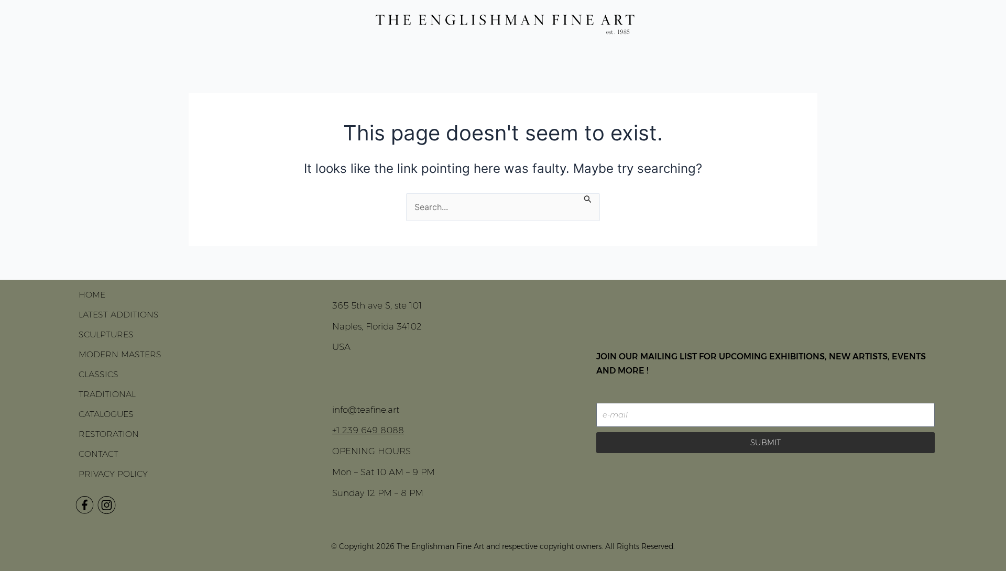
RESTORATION (109, 434)
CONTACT (98, 454)
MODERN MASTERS (120, 354)
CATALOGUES (106, 414)
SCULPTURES (106, 334)
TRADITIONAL (107, 394)
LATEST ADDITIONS (119, 315)
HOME (92, 295)
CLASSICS (98, 374)
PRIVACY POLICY (113, 474)
